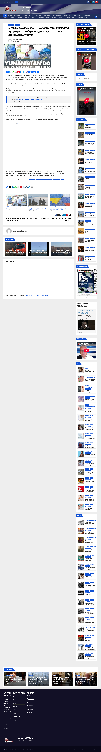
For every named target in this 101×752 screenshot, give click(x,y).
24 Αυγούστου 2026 (59, 681)
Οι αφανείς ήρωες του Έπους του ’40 (89, 604)
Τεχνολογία (16, 716)
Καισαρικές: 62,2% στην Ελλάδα (89, 410)
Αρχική (10, 15)
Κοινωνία (16, 706)
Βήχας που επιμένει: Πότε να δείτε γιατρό (90, 455)
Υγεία (14, 713)
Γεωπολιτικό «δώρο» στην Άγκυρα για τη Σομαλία (88, 260)
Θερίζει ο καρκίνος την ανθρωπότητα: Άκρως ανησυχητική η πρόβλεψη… (90, 448)
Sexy (47, 17)
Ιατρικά (20, 17)
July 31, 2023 (23, 101)
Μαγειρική (87, 15)
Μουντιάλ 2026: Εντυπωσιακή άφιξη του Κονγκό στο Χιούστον (90, 251)
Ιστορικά (61, 17)
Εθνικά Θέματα (57, 15)
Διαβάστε (87, 385)
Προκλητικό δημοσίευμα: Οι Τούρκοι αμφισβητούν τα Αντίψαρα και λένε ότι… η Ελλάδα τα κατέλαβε (37, 208)
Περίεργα (41, 17)
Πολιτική (31, 15)
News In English (71, 17)
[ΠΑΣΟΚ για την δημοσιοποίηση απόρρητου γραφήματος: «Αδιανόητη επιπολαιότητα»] (16, 200)
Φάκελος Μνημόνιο (83, 17)
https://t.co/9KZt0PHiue (22, 99)
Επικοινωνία (95, 749)
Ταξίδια (6, 17)
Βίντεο (15, 720)
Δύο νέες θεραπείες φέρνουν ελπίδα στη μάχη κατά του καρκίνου (90, 401)
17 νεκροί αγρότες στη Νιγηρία (89, 241)
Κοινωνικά (13, 17)
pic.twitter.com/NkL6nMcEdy (37, 99)
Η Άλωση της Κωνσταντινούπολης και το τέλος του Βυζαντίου (90, 534)
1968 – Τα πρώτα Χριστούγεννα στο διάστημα (89, 578)
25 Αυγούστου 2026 (12, 681)
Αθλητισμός (47, 15)
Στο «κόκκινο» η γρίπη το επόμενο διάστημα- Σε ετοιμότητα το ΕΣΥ (89, 439)
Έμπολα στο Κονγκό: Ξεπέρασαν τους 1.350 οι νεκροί (90, 189)
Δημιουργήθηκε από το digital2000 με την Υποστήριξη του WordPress (18, 749)
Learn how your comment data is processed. (37, 295)
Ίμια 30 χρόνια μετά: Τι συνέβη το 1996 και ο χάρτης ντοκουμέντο (90, 570)
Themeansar (45, 749)
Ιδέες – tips (34, 17)
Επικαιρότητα (17, 15)
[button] (93, 16)
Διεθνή (25, 15)
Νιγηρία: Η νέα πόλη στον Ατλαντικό (90, 197)
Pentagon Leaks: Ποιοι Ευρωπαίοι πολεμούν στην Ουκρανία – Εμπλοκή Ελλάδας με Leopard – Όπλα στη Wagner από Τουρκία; (60, 208)
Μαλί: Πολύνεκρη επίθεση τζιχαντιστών (89, 136)
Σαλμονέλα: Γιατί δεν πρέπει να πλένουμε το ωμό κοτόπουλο (90, 381)
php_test (69, 749)
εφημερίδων (91, 297)
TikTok (30, 712)
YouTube (31, 705)
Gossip (26, 17)
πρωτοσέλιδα (85, 297)
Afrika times (67, 15)
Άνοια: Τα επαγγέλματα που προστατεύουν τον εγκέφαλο (89, 372)
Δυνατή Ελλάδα (26, 8)
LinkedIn (30, 709)
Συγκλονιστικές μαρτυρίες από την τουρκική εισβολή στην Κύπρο (89, 524)
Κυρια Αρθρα (87, 397)
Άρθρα (89, 749)
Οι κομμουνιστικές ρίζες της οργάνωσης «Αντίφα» (89, 641)
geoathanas (19, 39)
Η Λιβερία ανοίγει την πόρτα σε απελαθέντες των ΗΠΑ (89, 128)
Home (64, 749)
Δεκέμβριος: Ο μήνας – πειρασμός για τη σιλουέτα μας (90, 483)
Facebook (31, 699)
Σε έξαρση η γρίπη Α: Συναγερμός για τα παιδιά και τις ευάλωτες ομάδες (89, 465)
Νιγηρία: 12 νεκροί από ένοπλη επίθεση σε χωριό (90, 145)
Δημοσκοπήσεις (77, 15)
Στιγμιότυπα (87, 408)
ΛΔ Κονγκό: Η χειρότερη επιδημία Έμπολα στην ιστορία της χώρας (89, 154)
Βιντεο (54, 17)
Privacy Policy (75, 749)
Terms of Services (83, 749)
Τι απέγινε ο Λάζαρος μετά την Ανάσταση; (89, 542)
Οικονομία (39, 15)
